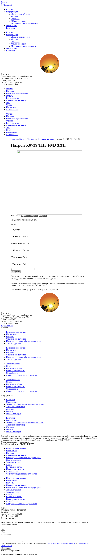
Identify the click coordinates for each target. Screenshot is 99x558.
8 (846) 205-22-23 (8, 80)
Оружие (9, 89)
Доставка (15, 19)
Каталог (9, 9)
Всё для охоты (12, 98)
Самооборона (12, 109)
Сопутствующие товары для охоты (21, 375)
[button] (7, 325)
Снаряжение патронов (16, 100)
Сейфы (9, 105)
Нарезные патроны (46, 139)
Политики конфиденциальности (61, 543)
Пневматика (11, 107)
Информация (12, 12)
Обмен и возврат (18, 21)
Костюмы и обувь (14, 368)
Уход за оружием (13, 343)
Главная (14, 139)
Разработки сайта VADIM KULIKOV (17, 444)
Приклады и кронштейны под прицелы (23, 341)
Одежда (9, 96)
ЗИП (8, 102)
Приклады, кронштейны (17, 93)
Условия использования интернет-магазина (25, 404)
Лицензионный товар (20, 14)
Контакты (10, 28)
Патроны (10, 91)
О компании (11, 26)
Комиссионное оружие (16, 332)
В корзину (16, 272)
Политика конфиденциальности (15, 442)
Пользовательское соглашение (24, 23)
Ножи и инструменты (15, 371)
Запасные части (13, 364)
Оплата (14, 16)
